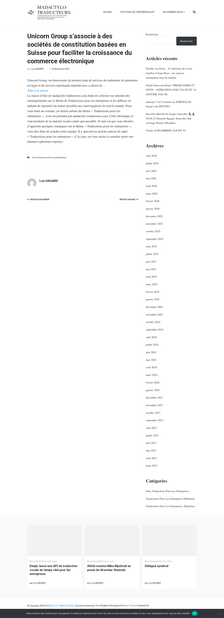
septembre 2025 (154, 239)
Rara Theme (130, 605)
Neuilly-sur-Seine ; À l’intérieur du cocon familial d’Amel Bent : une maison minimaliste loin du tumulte (169, 73)
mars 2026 (151, 193)
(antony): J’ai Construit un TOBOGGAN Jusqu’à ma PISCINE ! (168, 104)
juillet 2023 (152, 435)
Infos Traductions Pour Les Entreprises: (49, 157)
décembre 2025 (154, 216)
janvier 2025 (153, 299)
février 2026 (152, 201)
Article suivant (127, 199)
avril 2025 (151, 276)
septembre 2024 (154, 329)
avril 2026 (151, 186)
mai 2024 (151, 360)
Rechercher (152, 34)
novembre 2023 (154, 405)
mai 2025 (151, 269)
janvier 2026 (153, 208)
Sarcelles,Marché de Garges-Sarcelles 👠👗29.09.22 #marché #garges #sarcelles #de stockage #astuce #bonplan (170, 118)
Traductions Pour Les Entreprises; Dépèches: (171, 506)
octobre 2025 (153, 231)
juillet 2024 (152, 344)
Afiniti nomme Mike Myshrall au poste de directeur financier (109, 568)
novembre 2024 (154, 314)
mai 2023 (151, 450)
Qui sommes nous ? (174, 12)
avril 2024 (151, 367)
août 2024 (151, 337)
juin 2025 (151, 261)
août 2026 (151, 155)
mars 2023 (151, 465)
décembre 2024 (154, 307)
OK (194, 613)
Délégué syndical (156, 566)
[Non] (220, 613)
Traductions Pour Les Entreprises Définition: (170, 498)
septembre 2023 (154, 420)
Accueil (107, 12)
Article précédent (39, 199)
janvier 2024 (153, 390)
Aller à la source (37, 90)
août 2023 (151, 428)
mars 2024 (151, 375)
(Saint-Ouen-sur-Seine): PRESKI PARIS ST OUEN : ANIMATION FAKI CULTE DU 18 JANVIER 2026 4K (171, 89)
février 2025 (152, 292)
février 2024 (152, 382)
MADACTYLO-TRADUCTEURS (54, 9)
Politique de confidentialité (137, 12)
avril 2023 (151, 458)
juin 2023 (151, 443)
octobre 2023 (153, 412)
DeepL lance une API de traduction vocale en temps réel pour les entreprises (53, 570)
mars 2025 (151, 284)
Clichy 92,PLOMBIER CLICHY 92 (166, 130)
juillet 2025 (152, 254)
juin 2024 (151, 352)
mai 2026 (151, 178)
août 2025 (151, 246)
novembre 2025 (154, 223)
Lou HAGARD (37, 69)
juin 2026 (151, 171)
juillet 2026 (152, 163)
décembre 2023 (154, 397)
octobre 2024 (153, 322)
